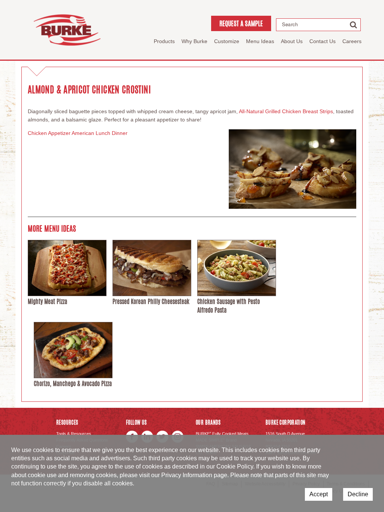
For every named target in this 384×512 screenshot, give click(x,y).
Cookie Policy (234, 466)
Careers (352, 41)
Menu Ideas (260, 41)
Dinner (120, 133)
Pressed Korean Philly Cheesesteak (150, 301)
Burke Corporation (67, 30)
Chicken (37, 133)
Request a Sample (241, 23)
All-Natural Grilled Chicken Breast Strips (286, 111)
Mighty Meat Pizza (47, 301)
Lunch (103, 133)
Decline (358, 494)
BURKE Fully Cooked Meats (222, 433)
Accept (318, 494)
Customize (226, 41)
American (83, 133)
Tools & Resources (73, 433)
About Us (292, 41)
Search (290, 24)
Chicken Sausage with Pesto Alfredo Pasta (228, 305)
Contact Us (322, 41)
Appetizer (59, 133)
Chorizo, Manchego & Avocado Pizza (73, 383)
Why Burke (194, 41)
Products (164, 41)
